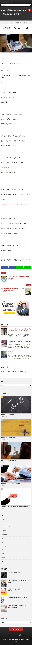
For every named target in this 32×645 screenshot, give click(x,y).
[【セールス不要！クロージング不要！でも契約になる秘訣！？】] (4, 583)
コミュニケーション (6, 523)
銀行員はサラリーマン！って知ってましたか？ (11, 483)
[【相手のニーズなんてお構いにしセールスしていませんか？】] (4, 591)
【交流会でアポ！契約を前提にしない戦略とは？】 (19, 597)
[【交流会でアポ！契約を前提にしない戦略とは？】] (4, 600)
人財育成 (4, 416)
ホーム (8, 635)
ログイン (16, 371)
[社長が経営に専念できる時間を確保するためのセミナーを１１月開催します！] (28, 291)
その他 (3, 519)
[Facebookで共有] (8, 267)
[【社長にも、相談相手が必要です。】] (4, 575)
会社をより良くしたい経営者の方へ (8, 460)
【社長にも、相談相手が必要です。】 (16, 572)
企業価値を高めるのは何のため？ (8, 414)
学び (3, 538)
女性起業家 (4, 534)
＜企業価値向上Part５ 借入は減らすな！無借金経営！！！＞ (14, 506)
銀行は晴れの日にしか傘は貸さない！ (9, 437)
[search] (30, 5)
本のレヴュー (11, 31)
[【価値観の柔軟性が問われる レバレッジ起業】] (4, 343)
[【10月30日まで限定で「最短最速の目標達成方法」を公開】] (4, 279)
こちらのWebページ (13, 223)
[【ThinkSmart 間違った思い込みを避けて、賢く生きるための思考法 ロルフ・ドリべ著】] (4, 331)
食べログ (4, 561)
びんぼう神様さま (14, 351)
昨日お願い (14, 189)
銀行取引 (6, 439)
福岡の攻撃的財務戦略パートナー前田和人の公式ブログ (14, 12)
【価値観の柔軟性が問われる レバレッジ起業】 (19, 341)
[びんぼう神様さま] (4, 354)
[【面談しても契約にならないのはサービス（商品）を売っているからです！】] (4, 608)
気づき (7, 416)
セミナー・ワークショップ (8, 526)
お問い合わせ (22, 635)
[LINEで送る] (23, 267)
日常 (3, 542)
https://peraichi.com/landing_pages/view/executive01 (14, 204)
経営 (3, 439)
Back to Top (16, 629)
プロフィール (14, 635)
